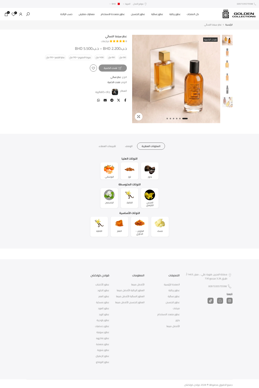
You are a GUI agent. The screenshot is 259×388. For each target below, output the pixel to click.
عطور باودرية (103, 320)
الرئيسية (229, 24)
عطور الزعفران (102, 356)
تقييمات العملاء (107, 146)
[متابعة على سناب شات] (220, 301)
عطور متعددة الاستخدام (113, 14)
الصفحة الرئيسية (172, 284)
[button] (117, 41)
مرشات (176, 308)
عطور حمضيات (102, 326)
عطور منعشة (102, 344)
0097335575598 (245, 4)
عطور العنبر (103, 296)
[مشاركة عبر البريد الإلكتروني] (105, 100)
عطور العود (103, 308)
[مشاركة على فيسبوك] (125, 100)
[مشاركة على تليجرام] (111, 100)
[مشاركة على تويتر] (118, 100)
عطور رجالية (175, 14)
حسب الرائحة (66, 14)
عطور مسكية (102, 302)
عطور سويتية (102, 332)
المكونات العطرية (151, 146)
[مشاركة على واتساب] (98, 100)
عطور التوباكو (102, 362)
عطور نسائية (157, 14)
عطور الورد (104, 314)
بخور (177, 320)
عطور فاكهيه (102, 338)
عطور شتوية (103, 350)
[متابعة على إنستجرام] (230, 301)
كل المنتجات (193, 14)
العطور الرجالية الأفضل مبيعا (130, 290)
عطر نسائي (115, 77)
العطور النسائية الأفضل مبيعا (130, 296)
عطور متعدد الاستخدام (168, 314)
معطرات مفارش (87, 14)
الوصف (128, 146)
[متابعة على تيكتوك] (211, 301)
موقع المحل (138, 4)
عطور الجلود (103, 290)
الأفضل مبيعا (173, 326)
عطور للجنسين (138, 14)
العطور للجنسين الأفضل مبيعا (129, 302)
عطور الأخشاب (102, 284)
